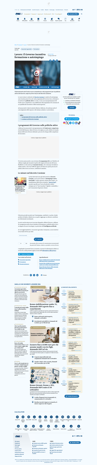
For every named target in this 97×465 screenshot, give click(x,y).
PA (52, 14)
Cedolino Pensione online (57, 443)
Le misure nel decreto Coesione (30, 119)
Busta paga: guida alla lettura (56, 447)
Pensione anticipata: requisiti (37, 446)
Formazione (36, 49)
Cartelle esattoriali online (57, 445)
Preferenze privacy (19, 452)
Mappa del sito (18, 456)
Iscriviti (72, 107)
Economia (27, 14)
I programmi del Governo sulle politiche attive (34, 117)
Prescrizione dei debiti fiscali (56, 453)
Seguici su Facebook (72, 119)
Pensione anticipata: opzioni (40, 448)
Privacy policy (18, 448)
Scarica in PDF (43, 87)
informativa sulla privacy (49, 250)
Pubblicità (17, 443)
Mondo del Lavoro (73, 342)
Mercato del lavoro (24, 264)
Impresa (39, 14)
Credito (42, 9)
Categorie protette (73, 329)
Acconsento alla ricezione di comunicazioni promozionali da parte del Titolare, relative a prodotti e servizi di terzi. (44, 244)
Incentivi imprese (35, 9)
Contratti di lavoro (59, 9)
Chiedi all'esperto (72, 396)
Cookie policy (18, 450)
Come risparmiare (20, 341)
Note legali (17, 445)
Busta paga (52, 9)
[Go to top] (83, 460)
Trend (16, 9)
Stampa (25, 87)
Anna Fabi (51, 54)
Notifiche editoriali (19, 454)
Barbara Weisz (78, 299)
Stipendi (46, 9)
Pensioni (66, 9)
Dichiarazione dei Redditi (25, 9)
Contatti (17, 447)
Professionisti (19, 324)
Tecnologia (58, 14)
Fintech (18, 361)
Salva (33, 87)
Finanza (33, 14)
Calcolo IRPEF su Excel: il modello (38, 453)
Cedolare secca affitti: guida (40, 443)
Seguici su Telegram (26, 254)
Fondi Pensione (72, 355)
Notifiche (54, 87)
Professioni (47, 14)
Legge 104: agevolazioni (56, 450)
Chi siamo (17, 441)
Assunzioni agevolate (26, 49)
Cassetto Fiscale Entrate (39, 450)
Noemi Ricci (78, 324)
